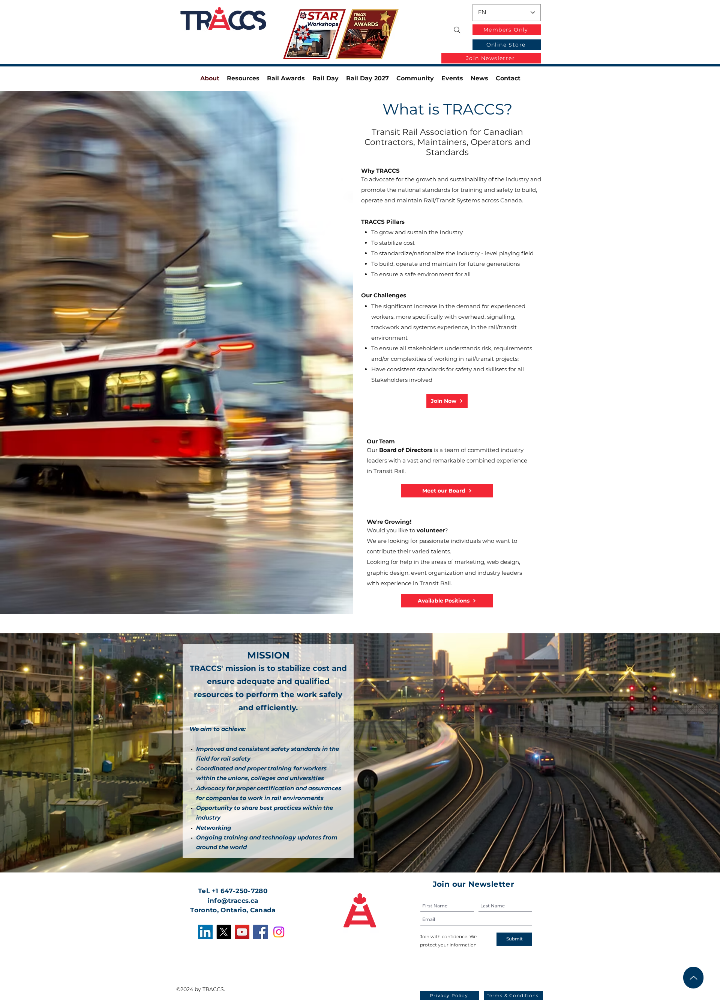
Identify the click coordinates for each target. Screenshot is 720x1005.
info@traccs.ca (233, 900)
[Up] (693, 977)
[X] (223, 932)
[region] (320, 35)
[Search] (456, 30)
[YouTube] (242, 932)
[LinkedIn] (205, 932)
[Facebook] (260, 932)
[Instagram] (279, 932)
